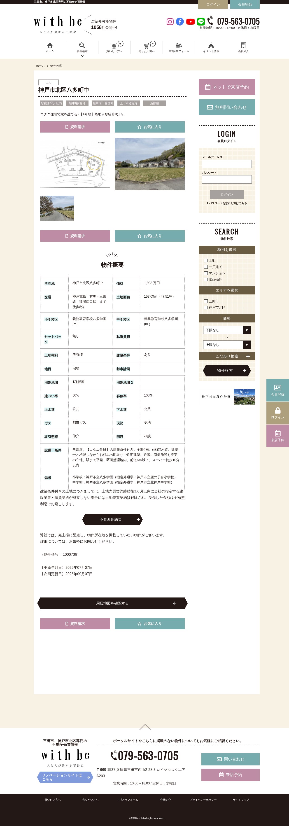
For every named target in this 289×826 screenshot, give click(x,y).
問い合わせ (234, 759)
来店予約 (234, 774)
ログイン (227, 194)
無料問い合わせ (231, 107)
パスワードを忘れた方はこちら (227, 203)
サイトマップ (241, 799)
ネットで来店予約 (231, 86)
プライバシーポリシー (203, 799)
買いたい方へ (52, 799)
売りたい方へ (90, 799)
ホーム (40, 66)
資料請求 (77, 127)
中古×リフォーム (128, 799)
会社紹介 (165, 799)
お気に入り (153, 127)
